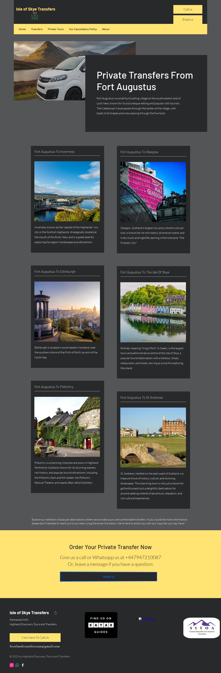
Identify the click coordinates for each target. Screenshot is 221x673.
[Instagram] (11, 665)
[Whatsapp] (17, 665)
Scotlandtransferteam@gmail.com (35, 646)
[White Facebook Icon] (23, 665)
